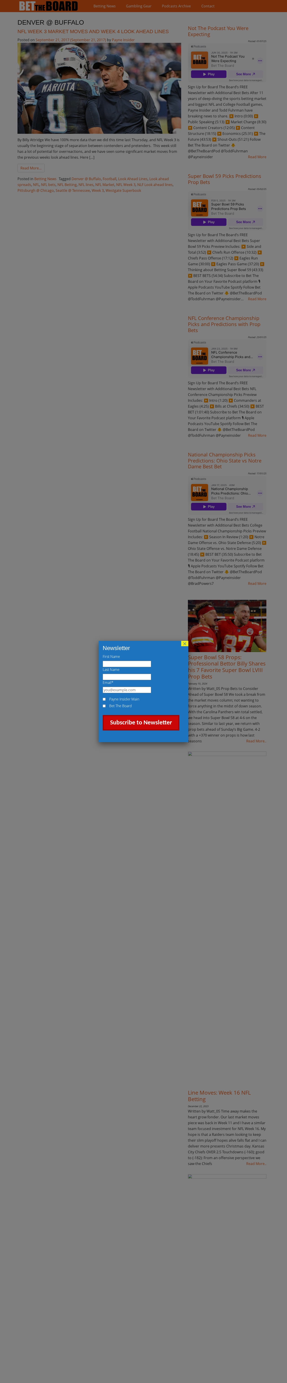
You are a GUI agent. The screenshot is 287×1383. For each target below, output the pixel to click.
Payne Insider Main (124, 699)
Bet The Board (120, 705)
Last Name (111, 669)
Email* (108, 682)
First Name (111, 656)
